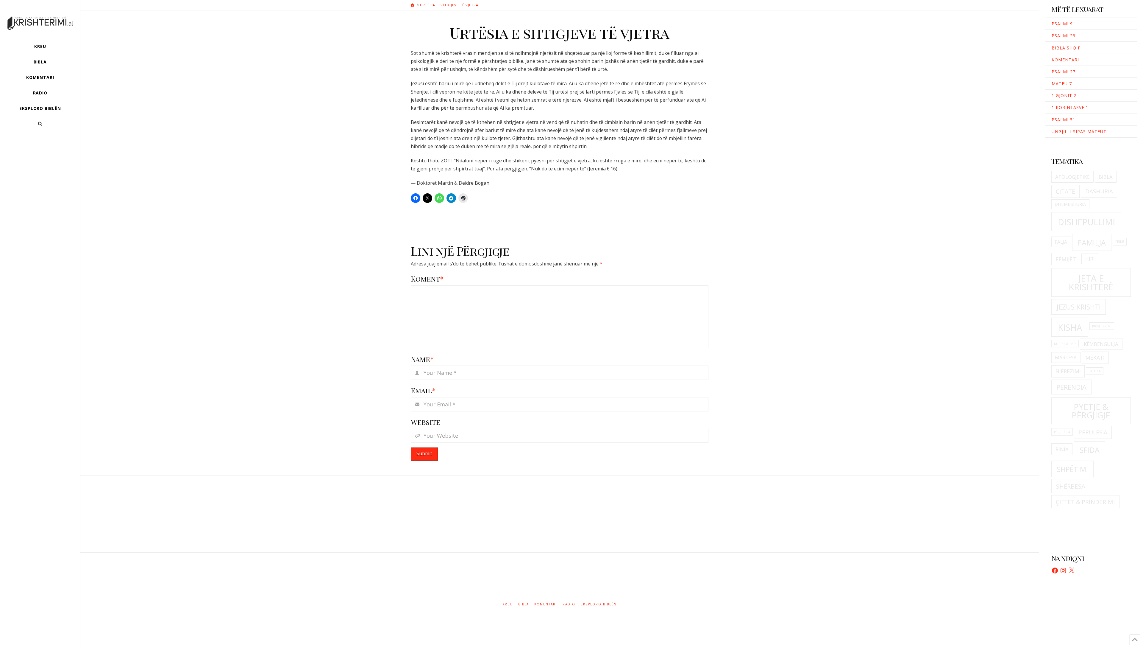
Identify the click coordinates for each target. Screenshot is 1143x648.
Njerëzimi (1068, 371)
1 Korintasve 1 (1070, 107)
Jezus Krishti (1079, 307)
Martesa (1066, 357)
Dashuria (1099, 191)
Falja (1061, 242)
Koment (427, 278)
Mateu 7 (1062, 83)
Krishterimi (1101, 326)
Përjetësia (1062, 432)
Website (425, 422)
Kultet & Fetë (1065, 344)
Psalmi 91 (1063, 24)
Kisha (1070, 327)
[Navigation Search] (40, 124)
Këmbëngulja (1101, 344)
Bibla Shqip (1066, 48)
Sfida (1090, 450)
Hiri (1090, 259)
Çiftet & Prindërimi (1085, 502)
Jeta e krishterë (1091, 282)
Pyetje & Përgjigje (1091, 410)
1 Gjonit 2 (1064, 95)
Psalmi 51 (1063, 119)
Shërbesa (1070, 486)
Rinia (1062, 449)
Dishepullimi (1086, 222)
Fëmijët (1065, 259)
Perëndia (1071, 387)
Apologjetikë (1072, 176)
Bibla (1106, 176)
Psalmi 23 (1063, 35)
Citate (1065, 191)
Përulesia (1092, 432)
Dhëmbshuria (1070, 204)
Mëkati (1095, 357)
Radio (569, 604)
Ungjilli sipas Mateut (1079, 131)
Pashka (1095, 371)
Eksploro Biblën (599, 604)
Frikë (1119, 242)
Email (423, 390)
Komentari (1065, 60)
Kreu (507, 604)
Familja (1092, 242)
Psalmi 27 (1063, 71)
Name (422, 359)
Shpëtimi (1072, 469)
